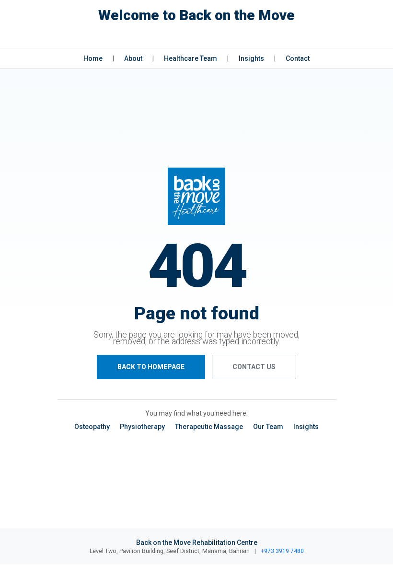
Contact (298, 58)
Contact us (254, 367)
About (133, 58)
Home (93, 58)
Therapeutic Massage (209, 426)
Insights (251, 58)
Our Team (268, 426)
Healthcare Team (190, 58)
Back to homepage (151, 367)
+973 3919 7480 (282, 551)
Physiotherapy (142, 426)
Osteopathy (92, 426)
